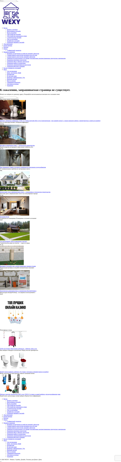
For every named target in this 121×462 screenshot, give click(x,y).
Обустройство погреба (14, 34)
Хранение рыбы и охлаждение (16, 63)
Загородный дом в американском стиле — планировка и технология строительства (25, 192)
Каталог (6, 47)
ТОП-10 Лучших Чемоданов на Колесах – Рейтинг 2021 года (18, 348)
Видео (5, 28)
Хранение (10, 85)
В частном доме (12, 76)
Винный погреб (12, 79)
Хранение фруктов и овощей (16, 66)
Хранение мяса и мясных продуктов (18, 61)
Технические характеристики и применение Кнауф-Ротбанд (18, 291)
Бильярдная (10, 74)
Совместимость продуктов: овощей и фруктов (21, 57)
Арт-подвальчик (12, 71)
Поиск (5, 49)
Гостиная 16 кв (4, 216)
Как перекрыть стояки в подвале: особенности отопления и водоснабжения (23, 167)
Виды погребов (11, 33)
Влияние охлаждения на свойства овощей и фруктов (23, 53)
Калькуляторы (8, 45)
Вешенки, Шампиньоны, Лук (16, 77)
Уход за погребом (12, 39)
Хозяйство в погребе (13, 41)
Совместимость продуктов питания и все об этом (22, 55)
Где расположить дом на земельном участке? (13, 241)
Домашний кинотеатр (13, 82)
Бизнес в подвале (12, 29)
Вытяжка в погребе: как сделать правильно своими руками (18, 266)
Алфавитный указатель (14, 50)
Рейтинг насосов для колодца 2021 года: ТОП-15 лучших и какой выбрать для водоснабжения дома (30, 394)
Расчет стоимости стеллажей (12, 68)
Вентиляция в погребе (14, 31)
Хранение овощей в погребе (15, 42)
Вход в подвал (11, 81)
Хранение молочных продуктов (16, 60)
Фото (5, 69)
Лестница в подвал (13, 84)
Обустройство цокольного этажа (17, 36)
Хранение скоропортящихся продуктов (19, 65)
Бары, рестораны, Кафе (14, 73)
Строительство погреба (14, 37)
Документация (8, 44)
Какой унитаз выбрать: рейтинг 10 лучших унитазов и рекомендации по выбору (24, 372)
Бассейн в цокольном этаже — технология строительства (17, 145)
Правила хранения (9, 52)
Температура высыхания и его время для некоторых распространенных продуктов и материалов (36, 58)
